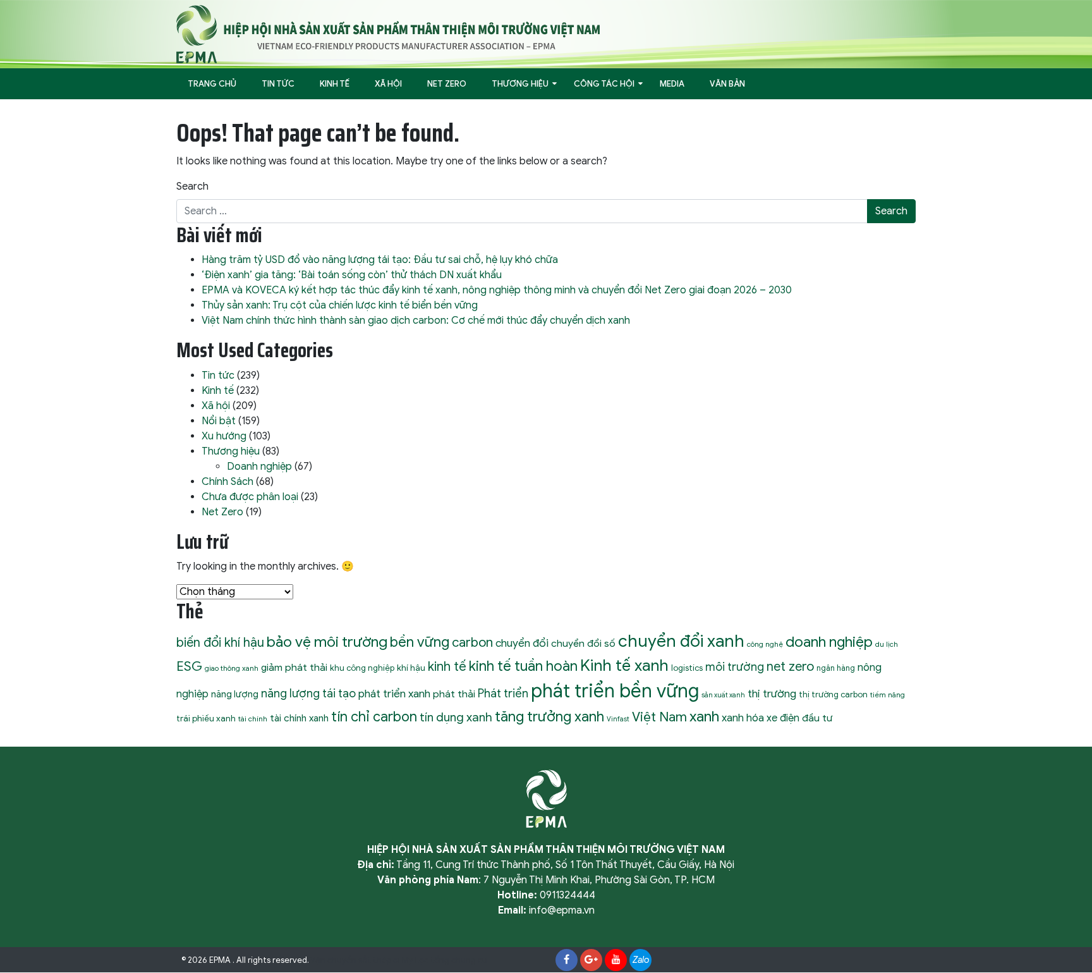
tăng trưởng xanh (549, 716)
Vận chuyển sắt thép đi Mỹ (361, 960)
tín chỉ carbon (374, 716)
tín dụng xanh (456, 717)
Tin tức (278, 83)
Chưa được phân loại (250, 497)
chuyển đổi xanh (681, 641)
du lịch (886, 644)
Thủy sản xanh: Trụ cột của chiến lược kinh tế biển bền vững (340, 305)
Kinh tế (334, 83)
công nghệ (765, 644)
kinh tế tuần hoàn (523, 666)
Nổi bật (219, 421)
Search (192, 186)
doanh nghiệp (829, 642)
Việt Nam (659, 717)
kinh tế (447, 666)
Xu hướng (224, 436)
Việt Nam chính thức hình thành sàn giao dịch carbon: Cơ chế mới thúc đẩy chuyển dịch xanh (416, 320)
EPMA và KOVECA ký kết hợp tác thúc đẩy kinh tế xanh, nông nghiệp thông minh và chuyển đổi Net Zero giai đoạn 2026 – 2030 (497, 290)
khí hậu (411, 668)
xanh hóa (743, 718)
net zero (790, 667)
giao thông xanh (231, 668)
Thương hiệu (520, 83)
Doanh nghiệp (259, 466)
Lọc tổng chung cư (451, 960)
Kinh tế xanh (624, 665)
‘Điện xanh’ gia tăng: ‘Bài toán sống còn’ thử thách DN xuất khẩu (352, 275)
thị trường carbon (833, 694)
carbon (472, 642)
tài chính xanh (299, 718)
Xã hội (388, 83)
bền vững (419, 642)
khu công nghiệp (362, 668)
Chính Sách (227, 481)
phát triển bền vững (615, 691)
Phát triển (503, 693)
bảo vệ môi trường (327, 642)
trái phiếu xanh (206, 718)
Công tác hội (604, 83)
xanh (704, 716)
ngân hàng (835, 668)
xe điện (783, 718)
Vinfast (618, 719)
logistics (687, 668)
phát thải (454, 694)
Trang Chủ (212, 83)
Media (672, 83)
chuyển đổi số (583, 643)
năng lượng (234, 694)
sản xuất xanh (723, 695)
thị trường (772, 694)
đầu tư (817, 718)
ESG (189, 666)
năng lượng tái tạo (308, 693)
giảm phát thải (294, 667)
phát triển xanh (394, 694)
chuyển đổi (522, 643)
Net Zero (446, 83)
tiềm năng (887, 694)
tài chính (252, 718)
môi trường (734, 667)
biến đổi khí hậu (220, 643)
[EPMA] (388, 33)
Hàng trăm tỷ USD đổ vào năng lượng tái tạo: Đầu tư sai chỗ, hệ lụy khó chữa (380, 260)
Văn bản (727, 83)
